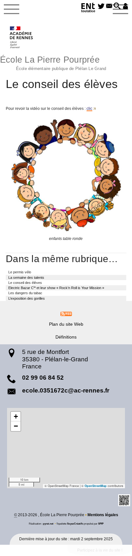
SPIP (100, 523)
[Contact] (109, 6)
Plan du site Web (66, 324)
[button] (117, 6)
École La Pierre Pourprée (53, 62)
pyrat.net (48, 523)
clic (89, 108)
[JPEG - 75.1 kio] (66, 175)
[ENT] (88, 8)
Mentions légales (102, 515)
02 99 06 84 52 (43, 377)
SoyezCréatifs (75, 523)
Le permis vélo (19, 272)
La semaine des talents (26, 277)
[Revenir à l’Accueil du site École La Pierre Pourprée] (21, 37)
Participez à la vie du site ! (99, 550)
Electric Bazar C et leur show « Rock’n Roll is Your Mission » (56, 288)
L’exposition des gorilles (26, 298)
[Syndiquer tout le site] (66, 313)
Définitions (66, 337)
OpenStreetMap (96, 486)
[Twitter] (101, 6)
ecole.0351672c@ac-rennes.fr (65, 390)
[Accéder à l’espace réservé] (125, 6)
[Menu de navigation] (11, 9)
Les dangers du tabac (25, 293)
